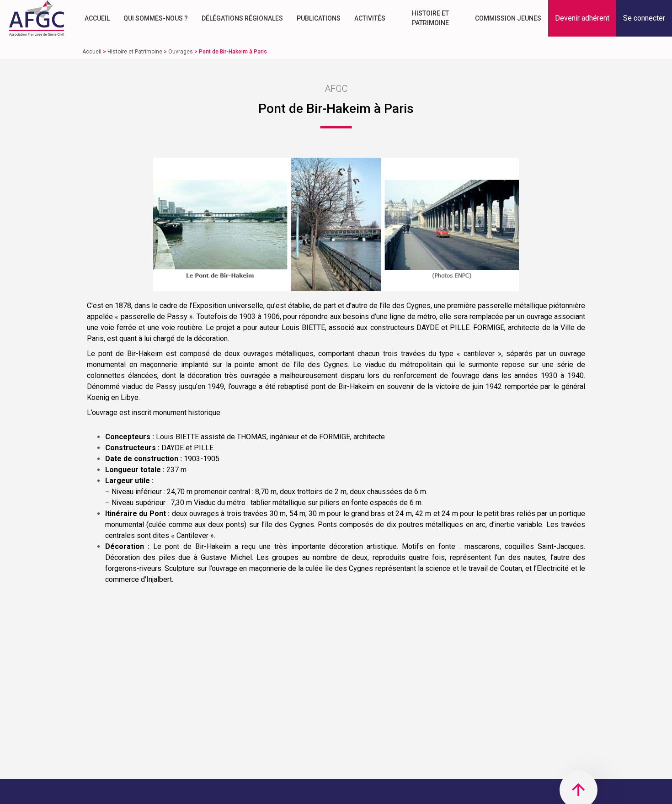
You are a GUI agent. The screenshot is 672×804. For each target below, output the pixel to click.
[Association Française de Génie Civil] (36, 18)
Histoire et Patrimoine (430, 18)
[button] (582, 18)
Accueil (97, 18)
